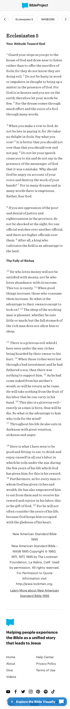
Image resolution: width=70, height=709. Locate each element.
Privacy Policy (46, 663)
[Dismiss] (11, 702)
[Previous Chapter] (5, 19)
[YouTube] (8, 692)
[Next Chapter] (65, 19)
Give (9, 670)
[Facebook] (16, 692)
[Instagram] (31, 692)
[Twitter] (23, 692)
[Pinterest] (38, 692)
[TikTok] (53, 692)
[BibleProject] (35, 6)
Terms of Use (45, 670)
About (10, 663)
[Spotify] (46, 692)
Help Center (45, 657)
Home (10, 657)
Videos (11, 676)
